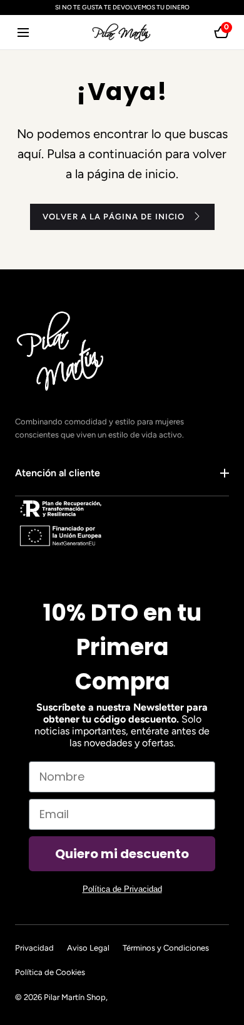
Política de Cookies (50, 972)
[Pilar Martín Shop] (122, 32)
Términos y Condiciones (166, 947)
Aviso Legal (88, 947)
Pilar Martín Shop (75, 997)
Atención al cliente (57, 473)
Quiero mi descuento (122, 853)
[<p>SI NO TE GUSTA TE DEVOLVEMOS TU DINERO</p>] (122, 7)
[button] (23, 32)
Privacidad (34, 947)
